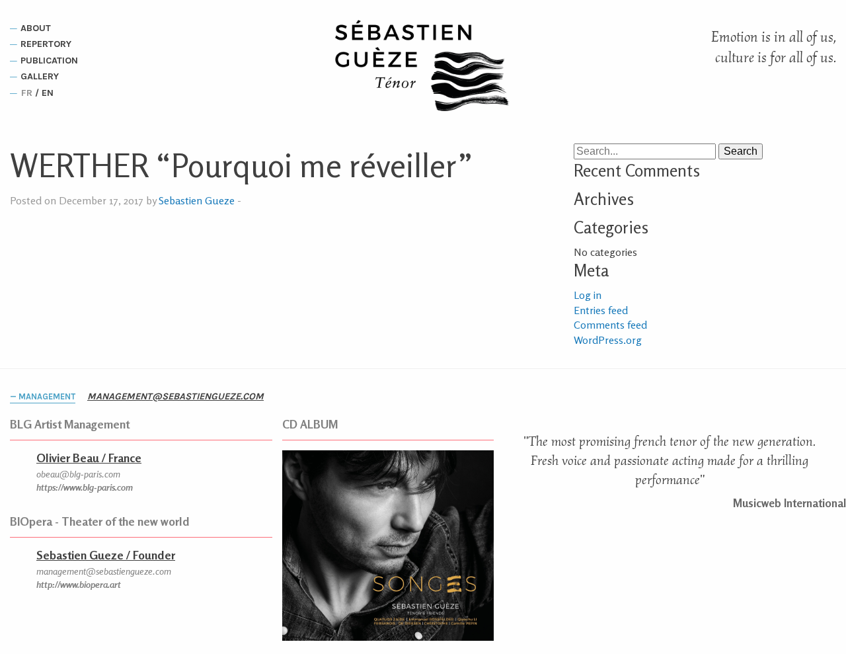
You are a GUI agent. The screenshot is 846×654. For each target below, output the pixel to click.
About (35, 28)
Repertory (45, 44)
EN (48, 93)
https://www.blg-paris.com (84, 487)
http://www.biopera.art (78, 584)
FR (26, 93)
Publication (49, 60)
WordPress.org (608, 340)
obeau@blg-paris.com (78, 473)
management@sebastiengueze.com (175, 396)
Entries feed (601, 310)
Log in (587, 295)
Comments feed (610, 324)
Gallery (39, 77)
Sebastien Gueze (197, 200)
